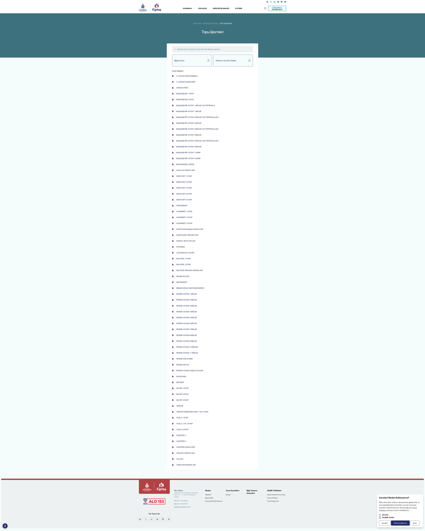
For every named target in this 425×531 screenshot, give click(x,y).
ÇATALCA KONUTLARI (185, 170)
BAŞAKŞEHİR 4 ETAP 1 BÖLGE (188, 111)
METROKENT (181, 282)
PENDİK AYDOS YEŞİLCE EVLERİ (189, 371)
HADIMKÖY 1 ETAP (184, 211)
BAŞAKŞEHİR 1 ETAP (185, 94)
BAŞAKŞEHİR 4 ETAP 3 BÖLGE (188, 135)
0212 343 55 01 (182, 504)
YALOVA (179, 459)
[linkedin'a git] (274, 2)
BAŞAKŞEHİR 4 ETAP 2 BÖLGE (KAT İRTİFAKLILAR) (197, 117)
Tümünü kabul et (400, 523)
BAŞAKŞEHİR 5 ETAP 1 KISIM (188, 152)
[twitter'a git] (271, 2)
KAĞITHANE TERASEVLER (187, 235)
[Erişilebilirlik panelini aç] (5, 526)
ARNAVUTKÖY (182, 88)
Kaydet (385, 523)
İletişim (238, 8)
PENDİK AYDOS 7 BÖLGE (186, 329)
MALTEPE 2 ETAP (183, 264)
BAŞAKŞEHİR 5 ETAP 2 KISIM (188, 158)
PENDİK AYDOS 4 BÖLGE (186, 312)
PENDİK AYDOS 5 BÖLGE (186, 317)
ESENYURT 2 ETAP (184, 182)
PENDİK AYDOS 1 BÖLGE (186, 294)
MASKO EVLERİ (182, 276)
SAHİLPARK (181, 376)
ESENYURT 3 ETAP (184, 188)
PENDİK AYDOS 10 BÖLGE (187, 347)
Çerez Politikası (272, 498)
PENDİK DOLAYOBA (184, 359)
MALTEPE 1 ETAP (183, 259)
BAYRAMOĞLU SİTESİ (185, 164)
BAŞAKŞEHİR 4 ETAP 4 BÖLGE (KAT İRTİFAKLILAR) (197, 141)
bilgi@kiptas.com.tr (185, 507)
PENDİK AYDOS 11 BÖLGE (187, 353)
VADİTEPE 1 (181, 435)
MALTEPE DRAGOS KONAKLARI (189, 270)
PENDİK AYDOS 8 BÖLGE (186, 335)
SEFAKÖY (180, 382)
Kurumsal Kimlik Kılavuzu (213, 501)
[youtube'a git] (278, 2)
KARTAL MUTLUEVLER (185, 241)
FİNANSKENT (181, 206)
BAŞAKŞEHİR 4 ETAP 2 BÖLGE (188, 123)
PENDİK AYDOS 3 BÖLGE (186, 306)
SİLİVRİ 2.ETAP (182, 394)
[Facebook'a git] (282, 2)
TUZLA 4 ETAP (182, 429)
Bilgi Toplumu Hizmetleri (252, 491)
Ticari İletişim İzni (273, 501)
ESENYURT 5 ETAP (184, 200)
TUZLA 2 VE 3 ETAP (184, 424)
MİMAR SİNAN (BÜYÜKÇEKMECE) (190, 288)
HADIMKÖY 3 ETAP (184, 223)
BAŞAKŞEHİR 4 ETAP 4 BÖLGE (188, 147)
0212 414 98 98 (182, 501)
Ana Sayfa (197, 23)
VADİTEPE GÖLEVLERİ (185, 447)
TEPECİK (179, 406)
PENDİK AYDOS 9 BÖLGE (186, 341)
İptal (415, 523)
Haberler (208, 495)
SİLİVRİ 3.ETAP (182, 400)
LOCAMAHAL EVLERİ (185, 253)
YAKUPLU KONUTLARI (185, 453)
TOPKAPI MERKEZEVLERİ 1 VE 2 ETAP (192, 412)
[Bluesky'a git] (285, 2)
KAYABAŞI (180, 247)
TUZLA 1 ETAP (182, 418)
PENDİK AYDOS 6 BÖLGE (186, 323)
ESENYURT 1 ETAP (184, 176)
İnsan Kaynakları (232, 490)
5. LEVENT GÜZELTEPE (185, 82)
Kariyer (228, 495)
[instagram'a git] (267, 2)
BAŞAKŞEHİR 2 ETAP (185, 99)
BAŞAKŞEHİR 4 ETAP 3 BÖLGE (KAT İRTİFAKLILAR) (197, 129)
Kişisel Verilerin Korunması (276, 495)
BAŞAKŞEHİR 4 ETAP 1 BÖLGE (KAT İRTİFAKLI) (195, 105)
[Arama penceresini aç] (265, 8)
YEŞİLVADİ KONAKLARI (186, 465)
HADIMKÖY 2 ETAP (184, 217)
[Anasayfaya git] (143, 8)
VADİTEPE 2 (181, 441)
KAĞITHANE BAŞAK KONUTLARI (189, 229)
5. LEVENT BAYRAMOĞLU (187, 76)
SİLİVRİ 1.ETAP (182, 388)
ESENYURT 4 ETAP (184, 194)
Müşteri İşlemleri (210, 23)
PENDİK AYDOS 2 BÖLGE (186, 300)
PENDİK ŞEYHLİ (182, 365)
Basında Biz (209, 498)
